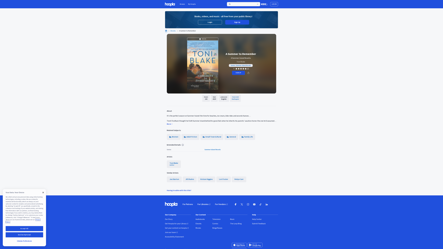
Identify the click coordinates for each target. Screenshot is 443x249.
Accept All (24, 229)
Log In (274, 4)
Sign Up (237, 22)
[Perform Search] (243, 4)
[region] (24, 217)
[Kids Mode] (264, 4)
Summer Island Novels (213, 149)
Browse (182, 4)
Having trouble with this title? (179, 190)
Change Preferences (24, 241)
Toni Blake (241, 62)
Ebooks (173, 31)
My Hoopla (192, 4)
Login (210, 22)
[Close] (43, 192)
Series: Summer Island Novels (241, 65)
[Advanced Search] (257, 4)
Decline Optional (24, 235)
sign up (238, 73)
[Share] (248, 73)
